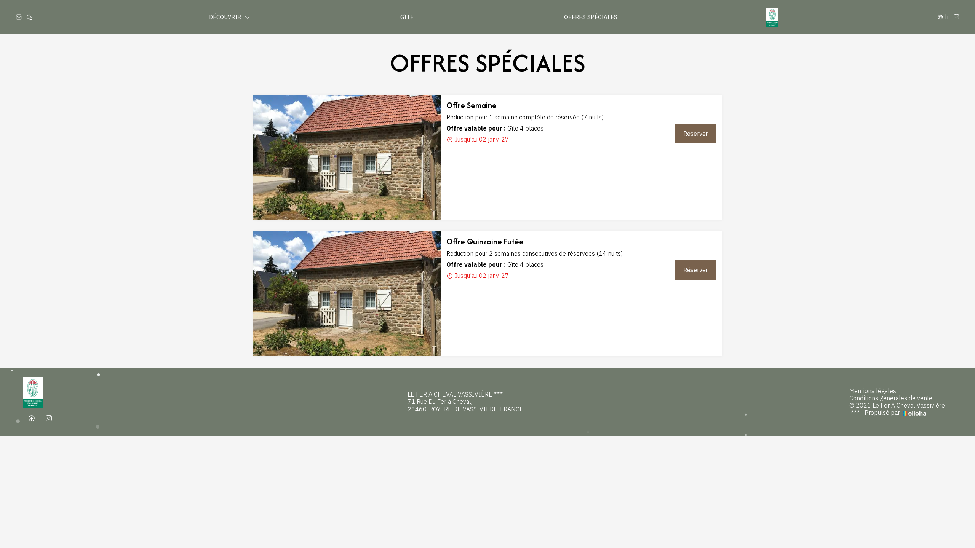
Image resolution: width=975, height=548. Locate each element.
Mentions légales (872, 391)
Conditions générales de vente (890, 398)
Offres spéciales (590, 17)
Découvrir (226, 17)
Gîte (407, 17)
